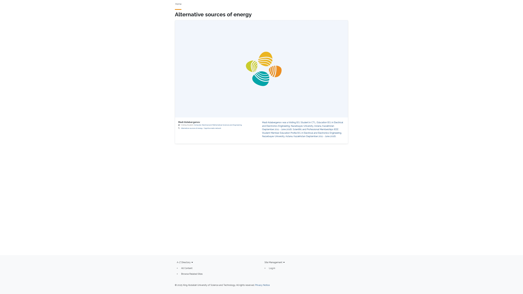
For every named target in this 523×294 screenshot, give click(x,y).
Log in (272, 268)
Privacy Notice (262, 285)
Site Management (273, 262)
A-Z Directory (184, 262)
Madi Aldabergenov (189, 122)
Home (178, 4)
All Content (186, 268)
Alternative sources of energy (192, 128)
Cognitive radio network (212, 128)
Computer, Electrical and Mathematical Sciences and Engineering (218, 125)
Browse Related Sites (192, 274)
